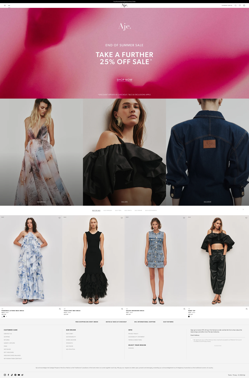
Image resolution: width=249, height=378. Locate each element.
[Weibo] (22, 375)
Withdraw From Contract (13, 358)
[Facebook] (8, 375)
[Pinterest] (15, 375)
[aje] (124, 5)
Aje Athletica (70, 349)
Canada (131, 348)
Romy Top (191, 310)
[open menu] (5, 5)
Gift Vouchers (9, 352)
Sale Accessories (151, 210)
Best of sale (96, 210)
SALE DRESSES (41, 201)
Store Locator (71, 340)
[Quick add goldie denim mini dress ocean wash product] (184, 309)
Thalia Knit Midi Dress (72, 310)
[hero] (41, 152)
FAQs (5, 346)
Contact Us (8, 333)
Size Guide (7, 349)
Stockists (69, 343)
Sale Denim (138, 210)
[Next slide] (243, 209)
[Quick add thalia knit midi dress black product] (122, 309)
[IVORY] (190, 316)
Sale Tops (118, 210)
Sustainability (71, 337)
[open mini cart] (244, 5)
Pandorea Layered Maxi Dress (13, 310)
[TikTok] (12, 375)
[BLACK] (4, 316)
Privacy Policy (133, 333)
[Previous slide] (238, 209)
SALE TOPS (124, 201)
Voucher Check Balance (12, 355)
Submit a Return (9, 343)
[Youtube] (19, 375)
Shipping (7, 337)
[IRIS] (2, 316)
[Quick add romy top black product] (246, 309)
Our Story (69, 333)
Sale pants (128, 210)
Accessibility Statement (136, 337)
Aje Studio (69, 346)
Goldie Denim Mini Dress (135, 310)
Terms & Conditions (135, 340)
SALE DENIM (207, 201)
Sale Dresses (107, 210)
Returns (6, 340)
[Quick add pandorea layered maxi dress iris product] (60, 309)
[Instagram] (5, 375)
